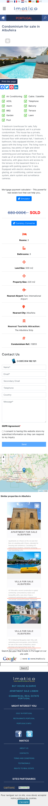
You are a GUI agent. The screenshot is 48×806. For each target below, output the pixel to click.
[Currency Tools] (24, 787)
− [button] (3, 461)
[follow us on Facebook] (18, 734)
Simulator (25, 198)
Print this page (9, 81)
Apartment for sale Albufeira (24, 533)
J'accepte (23, 802)
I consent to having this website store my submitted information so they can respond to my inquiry (23, 434)
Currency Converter (25, 223)
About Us (24, 748)
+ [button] (3, 457)
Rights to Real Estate (24, 768)
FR (19, 2)
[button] (3, 62)
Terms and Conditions (24, 758)
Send (24, 444)
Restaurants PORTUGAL (24, 718)
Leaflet (41, 491)
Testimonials (24, 763)
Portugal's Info (24, 723)
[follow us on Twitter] (29, 734)
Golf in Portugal (24, 713)
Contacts (24, 753)
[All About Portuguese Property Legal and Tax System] (9, 787)
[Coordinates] (24, 470)
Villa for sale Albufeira (24, 583)
